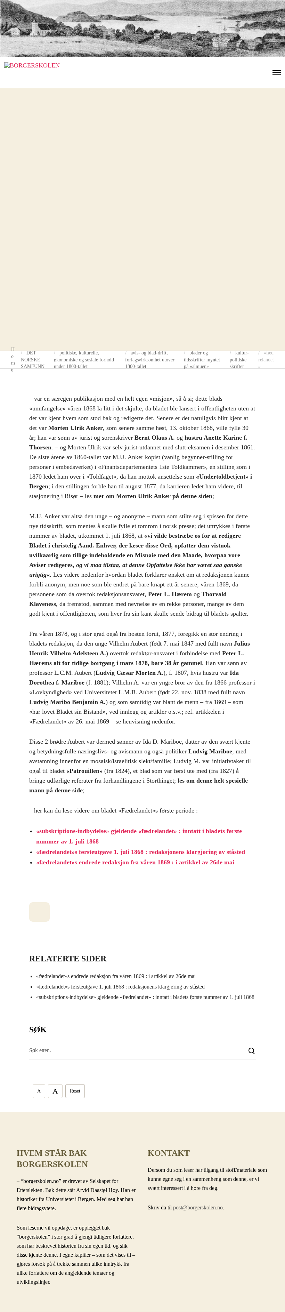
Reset (75, 1091)
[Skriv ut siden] (39, 912)
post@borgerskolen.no (198, 1207)
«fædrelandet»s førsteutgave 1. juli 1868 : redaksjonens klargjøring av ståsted (140, 851)
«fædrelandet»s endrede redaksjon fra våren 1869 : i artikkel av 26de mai (135, 862)
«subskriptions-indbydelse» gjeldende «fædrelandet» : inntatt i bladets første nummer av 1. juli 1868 (145, 997)
